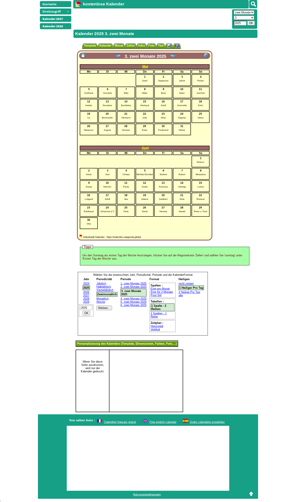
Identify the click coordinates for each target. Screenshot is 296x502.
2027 (86, 295)
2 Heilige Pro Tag (189, 292)
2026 (86, 292)
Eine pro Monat (160, 288)
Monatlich (102, 298)
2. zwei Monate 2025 (133, 286)
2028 (86, 298)
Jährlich (101, 283)
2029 (86, 301)
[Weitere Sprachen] (253, 4)
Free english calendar (163, 422)
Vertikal (155, 329)
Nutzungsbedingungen (147, 494)
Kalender (105, 45)
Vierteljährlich (104, 290)
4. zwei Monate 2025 (133, 298)
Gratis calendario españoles (207, 422)
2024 (86, 283)
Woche (100, 301)
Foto (151, 45)
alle (181, 295)
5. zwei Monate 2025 (133, 301)
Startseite (49, 4)
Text (160, 45)
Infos (141, 45)
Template (90, 45)
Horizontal (157, 326)
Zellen (131, 45)
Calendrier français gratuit (120, 422)
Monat (119, 45)
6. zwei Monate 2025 (133, 305)
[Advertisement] (152, 18)
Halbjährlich (103, 286)
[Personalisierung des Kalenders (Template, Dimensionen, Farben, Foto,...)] (206, 55)
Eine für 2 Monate (162, 292)
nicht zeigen (186, 283)
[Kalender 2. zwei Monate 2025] (117, 56)
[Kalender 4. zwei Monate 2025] (173, 56)
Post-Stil (156, 295)
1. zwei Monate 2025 (133, 283)
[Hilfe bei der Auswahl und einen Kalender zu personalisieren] (176, 46)
